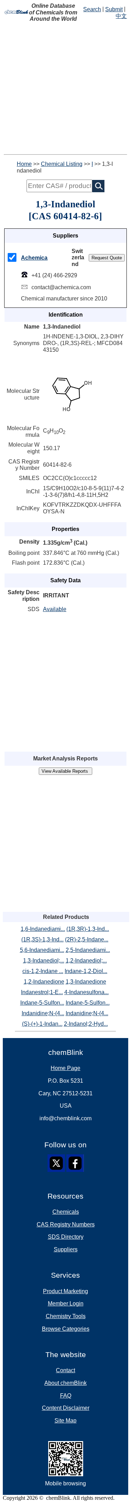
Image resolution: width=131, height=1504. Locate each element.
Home (24, 164)
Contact (65, 1370)
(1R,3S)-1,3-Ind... (42, 939)
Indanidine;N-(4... (43, 1013)
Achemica (34, 258)
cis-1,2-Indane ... (42, 971)
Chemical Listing (61, 164)
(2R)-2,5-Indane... (86, 939)
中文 (121, 16)
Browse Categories (65, 1329)
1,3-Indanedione (86, 982)
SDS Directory (65, 1237)
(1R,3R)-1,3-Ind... (87, 929)
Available (54, 609)
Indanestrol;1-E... (42, 992)
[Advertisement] (65, 88)
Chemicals (65, 1212)
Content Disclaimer (65, 1408)
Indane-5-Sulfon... (42, 1003)
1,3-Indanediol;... (43, 961)
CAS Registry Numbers (66, 1224)
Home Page (65, 1068)
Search (92, 9)
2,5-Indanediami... (88, 950)
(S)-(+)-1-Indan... (42, 1024)
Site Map (65, 1421)
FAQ (65, 1396)
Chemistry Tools (66, 1316)
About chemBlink (65, 1383)
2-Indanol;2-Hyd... (86, 1024)
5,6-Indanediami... (42, 950)
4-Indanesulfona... (86, 992)
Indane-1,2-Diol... (86, 971)
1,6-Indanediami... (43, 929)
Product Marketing (65, 1291)
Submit (114, 9)
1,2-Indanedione (44, 982)
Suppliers (66, 1249)
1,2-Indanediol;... (86, 961)
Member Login (65, 1304)
